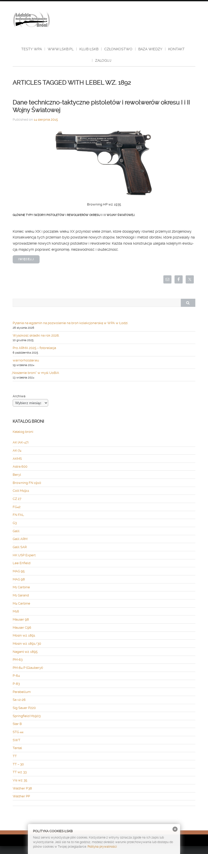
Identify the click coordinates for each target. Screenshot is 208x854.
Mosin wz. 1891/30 (27, 643)
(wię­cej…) (26, 259)
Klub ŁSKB (88, 49)
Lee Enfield (21, 563)
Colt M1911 (21, 491)
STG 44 (18, 732)
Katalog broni (23, 432)
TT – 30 (18, 764)
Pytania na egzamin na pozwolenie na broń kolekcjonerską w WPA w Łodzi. (70, 323)
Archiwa (19, 396)
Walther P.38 (22, 788)
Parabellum (22, 692)
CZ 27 (17, 499)
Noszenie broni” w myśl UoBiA (36, 373)
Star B (17, 724)
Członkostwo (118, 49)
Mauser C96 (22, 627)
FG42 (17, 507)
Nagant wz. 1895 (25, 652)
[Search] (188, 303)
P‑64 (16, 675)
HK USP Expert (24, 555)
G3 (15, 523)
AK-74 (17, 450)
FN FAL (18, 515)
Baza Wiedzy (150, 49)
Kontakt (176, 49)
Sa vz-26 (19, 700)
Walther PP (21, 796)
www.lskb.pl (61, 49)
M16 (16, 611)
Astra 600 (20, 466)
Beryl (17, 475)
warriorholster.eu (26, 360)
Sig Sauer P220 (24, 708)
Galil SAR (20, 547)
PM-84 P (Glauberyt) (28, 668)
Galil (16, 531)
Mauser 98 (21, 619)
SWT (16, 740)
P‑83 (16, 684)
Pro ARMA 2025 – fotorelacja (34, 348)
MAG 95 (19, 571)
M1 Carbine (21, 587)
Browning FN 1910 (27, 483)
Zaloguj (103, 60)
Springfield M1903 (27, 716)
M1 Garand (21, 595)
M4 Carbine (21, 603)
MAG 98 (19, 579)
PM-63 (18, 659)
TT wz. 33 (20, 772)
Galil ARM (20, 539)
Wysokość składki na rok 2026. (36, 335)
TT (15, 756)
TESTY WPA (31, 49)
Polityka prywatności (102, 846)
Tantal (17, 748)
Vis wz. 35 (20, 780)
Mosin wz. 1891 (24, 635)
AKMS (17, 459)
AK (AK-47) (20, 442)
